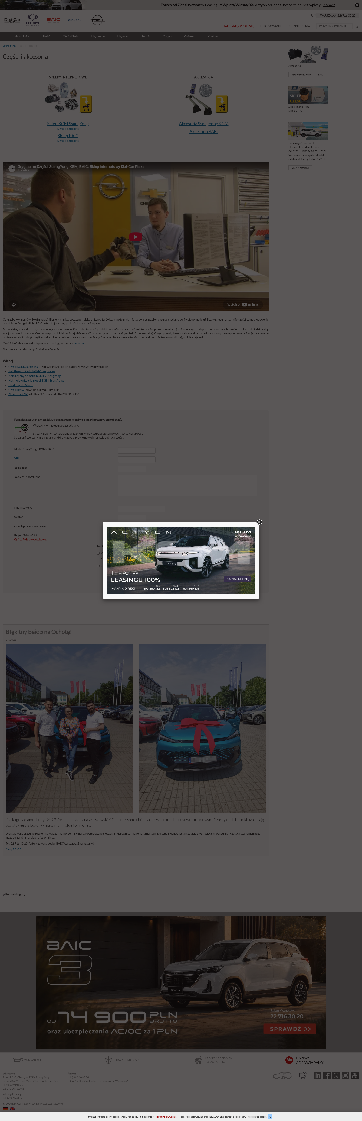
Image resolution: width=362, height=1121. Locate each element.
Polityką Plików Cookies (166, 1116)
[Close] (259, 522)
